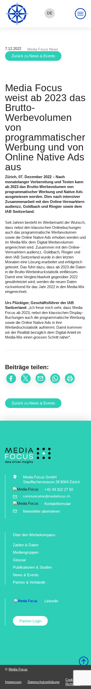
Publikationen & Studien (32, 567)
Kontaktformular (57, 503)
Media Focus (18, 669)
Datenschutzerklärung (43, 682)
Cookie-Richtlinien (73, 682)
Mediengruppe (24, 552)
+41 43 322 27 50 (58, 489)
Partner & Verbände (29, 582)
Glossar (19, 560)
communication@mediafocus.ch (46, 496)
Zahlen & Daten (25, 545)
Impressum (13, 682)
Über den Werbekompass (34, 535)
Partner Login (30, 621)
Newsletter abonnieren (41, 511)
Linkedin (51, 601)
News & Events (26, 575)
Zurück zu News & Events (33, 56)
